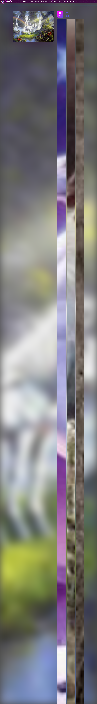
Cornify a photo (30, 1)
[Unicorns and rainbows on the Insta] (70, 1)
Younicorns (37, 1)
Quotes (59, 1)
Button (51, 1)
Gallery (46, 1)
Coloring (42, 1)
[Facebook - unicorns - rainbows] (73, 1)
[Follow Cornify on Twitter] (67, 1)
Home (24, 1)
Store (55, 1)
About (64, 1)
